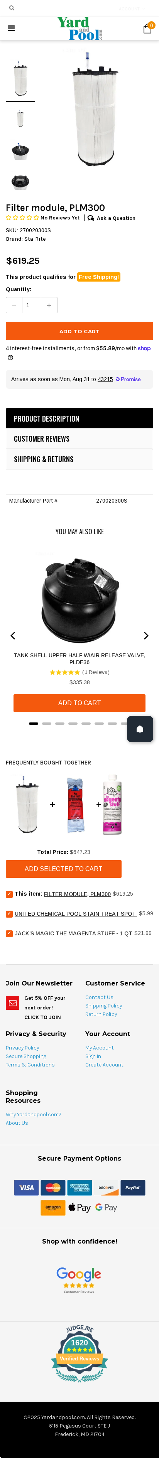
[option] (94, 109)
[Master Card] (53, 1187)
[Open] (140, 729)
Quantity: (18, 289)
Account (129, 9)
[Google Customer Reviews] (79, 1280)
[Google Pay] (106, 1207)
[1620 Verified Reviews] (79, 1384)
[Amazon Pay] (53, 1207)
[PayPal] (132, 1187)
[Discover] (106, 1187)
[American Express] (79, 1187)
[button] (23, 217)
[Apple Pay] (79, 1207)
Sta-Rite (35, 238)
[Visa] (26, 1187)
